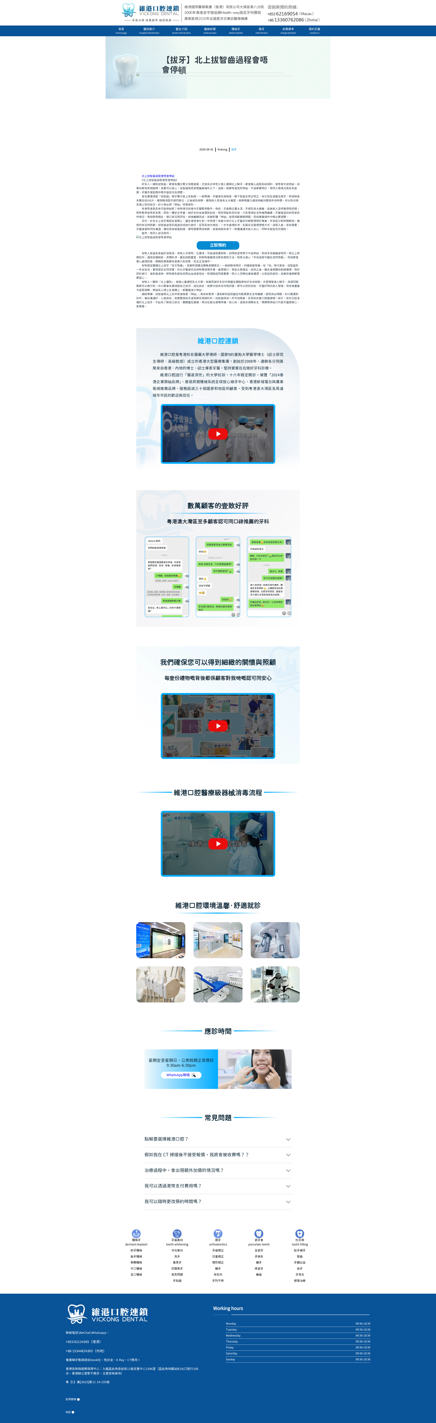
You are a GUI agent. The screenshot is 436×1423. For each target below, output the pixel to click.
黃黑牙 (177, 1262)
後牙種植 (136, 1256)
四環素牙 (177, 1269)
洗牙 (177, 1256)
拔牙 (234, 149)
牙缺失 (259, 1256)
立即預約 (218, 245)
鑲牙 (259, 1262)
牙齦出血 (300, 1262)
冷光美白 (177, 1250)
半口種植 (136, 1269)
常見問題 (177, 1274)
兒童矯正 (218, 1256)
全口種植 (136, 1274)
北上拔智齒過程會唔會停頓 (158, 176)
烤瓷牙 (259, 1269)
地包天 (218, 1274)
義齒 (259, 1274)
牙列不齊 (218, 1281)
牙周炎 (299, 1274)
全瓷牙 (259, 1250)
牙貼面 (177, 1281)
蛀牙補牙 (300, 1250)
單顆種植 (136, 1262)
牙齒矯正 (218, 1250)
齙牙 (218, 1269)
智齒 (300, 1256)
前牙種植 (136, 1250)
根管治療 (300, 1281)
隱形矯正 (218, 1262)
